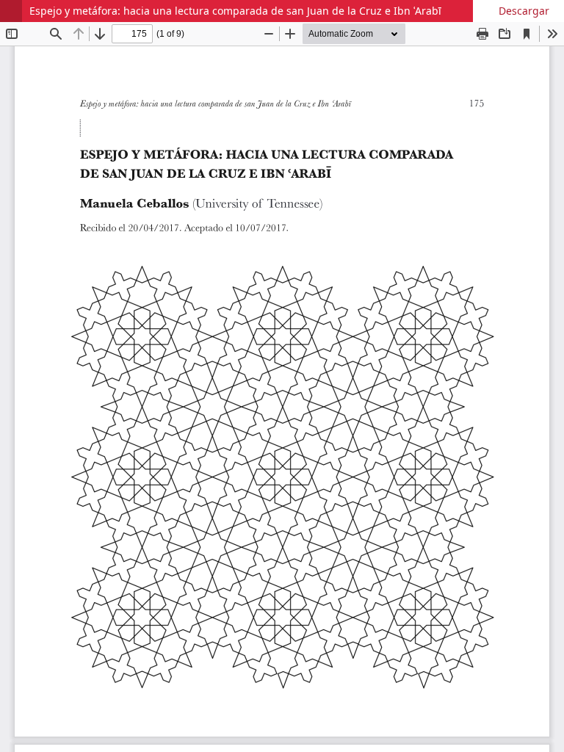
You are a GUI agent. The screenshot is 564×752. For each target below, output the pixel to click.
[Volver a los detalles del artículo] (11, 11)
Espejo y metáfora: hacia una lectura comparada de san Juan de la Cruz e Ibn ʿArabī (235, 11)
